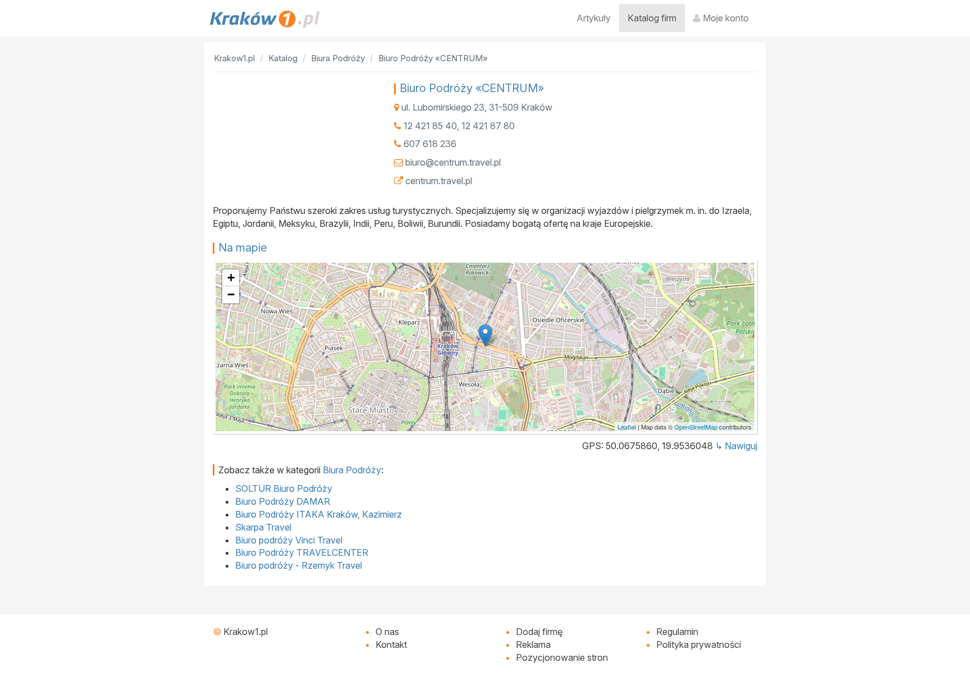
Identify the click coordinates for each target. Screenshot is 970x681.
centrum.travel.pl (438, 180)
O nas (387, 631)
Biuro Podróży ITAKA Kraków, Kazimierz (318, 514)
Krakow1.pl (245, 631)
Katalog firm (652, 18)
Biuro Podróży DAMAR (282, 501)
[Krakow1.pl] (265, 19)
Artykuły (593, 18)
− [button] (231, 294)
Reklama (533, 644)
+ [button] (231, 278)
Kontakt (391, 644)
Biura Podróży (352, 470)
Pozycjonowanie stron (562, 657)
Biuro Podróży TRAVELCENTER (301, 552)
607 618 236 (430, 143)
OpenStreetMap (695, 426)
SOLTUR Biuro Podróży (283, 488)
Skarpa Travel (263, 527)
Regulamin (677, 631)
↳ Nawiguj (736, 445)
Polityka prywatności (698, 644)
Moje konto (725, 18)
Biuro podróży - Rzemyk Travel (298, 565)
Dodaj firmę (539, 631)
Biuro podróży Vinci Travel (288, 540)
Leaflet (626, 426)
